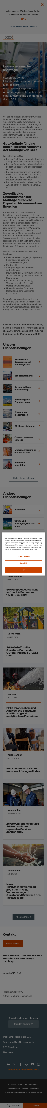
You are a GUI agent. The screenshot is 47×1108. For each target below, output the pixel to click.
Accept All (23, 570)
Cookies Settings (23, 556)
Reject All (23, 563)
